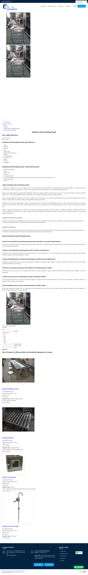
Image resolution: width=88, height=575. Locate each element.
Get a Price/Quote (6, 138)
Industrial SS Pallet (7, 438)
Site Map (62, 560)
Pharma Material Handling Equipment (12, 128)
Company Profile (51, 6)
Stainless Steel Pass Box (9, 477)
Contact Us (68, 6)
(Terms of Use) (26, 571)
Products (6, 127)
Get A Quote (81, 6)
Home (5, 125)
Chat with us (80, 567)
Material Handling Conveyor (10, 389)
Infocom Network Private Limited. (18, 572)
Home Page (43, 6)
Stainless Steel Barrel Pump (10, 526)
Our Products (60, 6)
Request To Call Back (7, 123)
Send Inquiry (7, 122)
